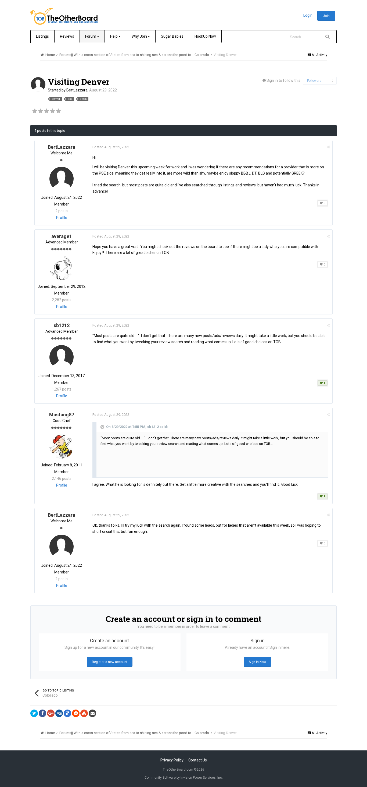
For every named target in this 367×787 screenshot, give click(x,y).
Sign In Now (257, 662)
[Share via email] (92, 713)
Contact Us (197, 760)
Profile (61, 217)
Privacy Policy (172, 760)
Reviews (67, 36)
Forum (91, 36)
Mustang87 (61, 414)
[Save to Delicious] (67, 713)
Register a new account (109, 662)
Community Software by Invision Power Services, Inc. (184, 777)
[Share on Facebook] (42, 713)
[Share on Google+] (51, 713)
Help (114, 36)
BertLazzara (77, 90)
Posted (110, 147)
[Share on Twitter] (34, 713)
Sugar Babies (172, 36)
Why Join (140, 36)
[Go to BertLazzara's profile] (38, 84)
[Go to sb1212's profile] (61, 357)
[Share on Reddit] (76, 713)
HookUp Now (205, 36)
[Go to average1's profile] (61, 268)
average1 (61, 236)
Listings (42, 36)
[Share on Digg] (59, 713)
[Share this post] (328, 147)
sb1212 (62, 325)
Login (307, 15)
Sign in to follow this (283, 80)
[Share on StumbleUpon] (84, 713)
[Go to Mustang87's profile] (61, 446)
